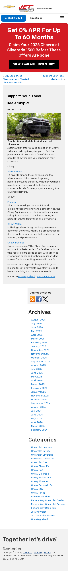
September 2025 (40, 361)
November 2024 (40, 396)
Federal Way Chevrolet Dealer (47, 500)
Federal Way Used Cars (44, 508)
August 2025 (38, 365)
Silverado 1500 (15, 172)
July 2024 (36, 411)
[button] (13, 18)
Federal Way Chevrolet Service (48, 504)
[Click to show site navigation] (62, 18)
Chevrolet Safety (40, 451)
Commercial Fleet (41, 497)
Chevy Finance (39, 481)
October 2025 (39, 358)
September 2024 (40, 403)
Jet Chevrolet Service (43, 516)
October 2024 (39, 399)
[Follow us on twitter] (45, 299)
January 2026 (38, 346)
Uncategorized (26, 276)
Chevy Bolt (37, 470)
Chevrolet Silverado (42, 455)
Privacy (47, 552)
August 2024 (38, 407)
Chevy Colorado (40, 474)
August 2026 (38, 320)
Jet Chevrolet (38, 512)
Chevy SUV (37, 489)
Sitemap (38, 552)
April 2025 (37, 380)
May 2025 (36, 377)
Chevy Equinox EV (41, 478)
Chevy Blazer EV (40, 466)
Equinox (11, 202)
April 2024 (37, 422)
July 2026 (36, 323)
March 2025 (38, 384)
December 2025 (40, 350)
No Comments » (46, 276)
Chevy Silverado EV (41, 485)
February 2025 (39, 388)
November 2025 (40, 354)
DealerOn (27, 552)
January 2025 (38, 392)
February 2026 (39, 342)
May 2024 (36, 418)
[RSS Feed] (32, 299)
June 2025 (37, 373)
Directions (36, 18)
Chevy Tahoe (38, 493)
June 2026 (37, 327)
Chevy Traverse (15, 243)
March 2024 (38, 426)
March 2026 (38, 339)
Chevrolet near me (41, 447)
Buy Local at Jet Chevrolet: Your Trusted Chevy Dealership (16, 79)
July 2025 (36, 369)
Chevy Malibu (14, 224)
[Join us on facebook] (39, 299)
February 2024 (39, 430)
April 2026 (37, 335)
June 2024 (37, 415)
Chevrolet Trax (39, 462)
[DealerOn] (12, 549)
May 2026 (36, 331)
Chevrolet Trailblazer (42, 459)
